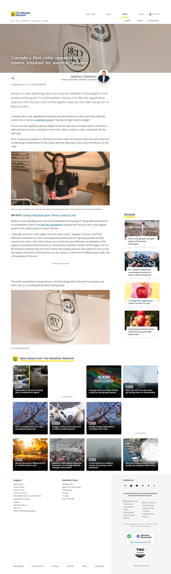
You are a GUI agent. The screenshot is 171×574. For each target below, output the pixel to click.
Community (36, 21)
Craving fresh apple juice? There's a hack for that (49, 215)
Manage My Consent (21, 499)
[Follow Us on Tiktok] (143, 486)
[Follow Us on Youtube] (137, 486)
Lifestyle (25, 21)
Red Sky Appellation (51, 224)
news (18, 21)
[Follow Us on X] (154, 486)
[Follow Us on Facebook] (125, 486)
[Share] (12, 78)
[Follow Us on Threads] (148, 486)
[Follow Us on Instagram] (131, 486)
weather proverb (44, 120)
